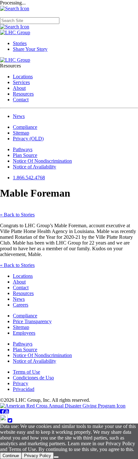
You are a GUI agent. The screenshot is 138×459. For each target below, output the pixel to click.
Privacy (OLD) (28, 138)
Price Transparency (32, 321)
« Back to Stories (17, 214)
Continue (11, 455)
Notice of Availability (34, 166)
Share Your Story (30, 49)
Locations (23, 76)
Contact (21, 99)
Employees (24, 333)
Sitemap (21, 133)
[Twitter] (10, 420)
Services (21, 82)
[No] (56, 457)
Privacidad (23, 389)
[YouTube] (6, 411)
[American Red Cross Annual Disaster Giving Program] (62, 405)
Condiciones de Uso (33, 377)
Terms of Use (26, 372)
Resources (23, 94)
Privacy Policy (37, 455)
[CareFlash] (4, 420)
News (19, 116)
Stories (20, 43)
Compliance (25, 127)
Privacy (20, 383)
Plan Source (25, 155)
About (19, 88)
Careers (20, 304)
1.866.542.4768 (29, 177)
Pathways (22, 149)
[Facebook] (2, 411)
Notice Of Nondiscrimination (42, 161)
